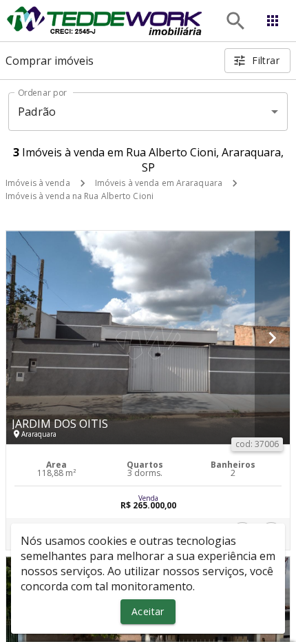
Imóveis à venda (38, 183)
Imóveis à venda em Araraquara (158, 183)
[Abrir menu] (272, 20)
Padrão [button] (37, 111)
